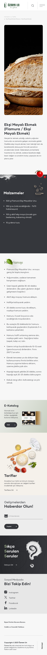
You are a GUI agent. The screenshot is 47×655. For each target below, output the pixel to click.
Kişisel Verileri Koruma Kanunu (14, 622)
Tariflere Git (9, 490)
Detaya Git (8, 565)
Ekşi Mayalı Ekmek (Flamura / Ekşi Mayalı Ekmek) (18, 19)
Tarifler (14, 16)
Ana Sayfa (7, 16)
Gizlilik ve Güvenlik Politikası (14, 627)
